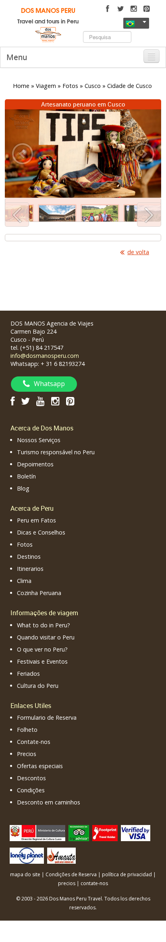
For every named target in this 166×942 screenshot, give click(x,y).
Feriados (28, 673)
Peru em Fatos (36, 520)
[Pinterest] (146, 9)
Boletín (26, 476)
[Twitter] (120, 9)
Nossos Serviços (38, 440)
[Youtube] (40, 400)
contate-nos (94, 883)
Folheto (27, 729)
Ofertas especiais (40, 766)
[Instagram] (133, 9)
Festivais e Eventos (42, 661)
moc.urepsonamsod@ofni (44, 355)
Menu (16, 57)
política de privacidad (127, 874)
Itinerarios (30, 568)
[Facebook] (107, 9)
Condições (31, 790)
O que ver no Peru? (42, 649)
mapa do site (25, 874)
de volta (138, 252)
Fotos (25, 544)
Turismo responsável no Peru (56, 452)
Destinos (29, 556)
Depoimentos (35, 464)
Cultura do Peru (37, 685)
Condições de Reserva (71, 874)
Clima (24, 581)
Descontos (31, 778)
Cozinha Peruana (39, 593)
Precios (26, 754)
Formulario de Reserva (47, 717)
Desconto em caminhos (48, 802)
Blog (23, 488)
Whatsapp (49, 383)
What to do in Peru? (43, 625)
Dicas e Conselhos (41, 532)
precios (66, 883)
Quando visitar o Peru (46, 637)
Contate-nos (33, 742)
